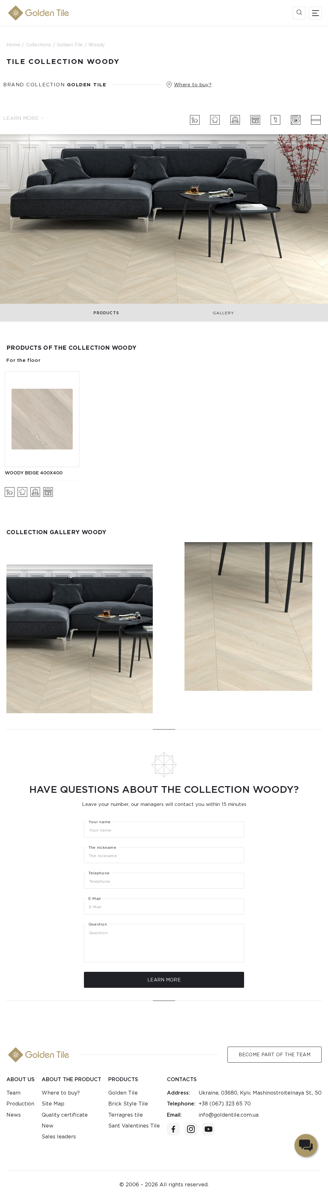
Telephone (99, 873)
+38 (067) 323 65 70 (225, 1104)
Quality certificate (65, 1115)
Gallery (223, 312)
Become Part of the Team (274, 1054)
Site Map (53, 1104)
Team (13, 1093)
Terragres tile (125, 1115)
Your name (99, 822)
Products (106, 312)
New (47, 1126)
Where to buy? (192, 85)
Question (97, 924)
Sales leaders (59, 1137)
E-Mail (94, 898)
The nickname (102, 847)
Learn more (20, 118)
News (13, 1115)
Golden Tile (123, 1093)
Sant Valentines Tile (134, 1126)
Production (20, 1104)
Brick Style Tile (128, 1104)
